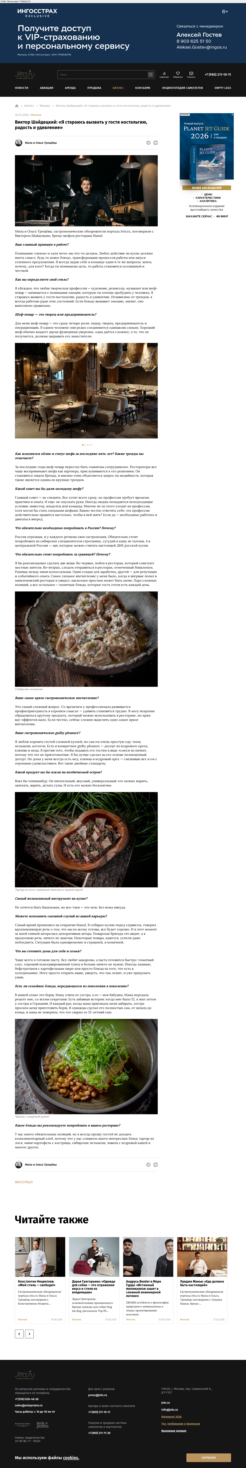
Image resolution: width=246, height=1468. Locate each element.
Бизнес (118, 88)
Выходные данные (173, 1430)
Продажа (94, 88)
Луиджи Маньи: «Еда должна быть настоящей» (202, 1283)
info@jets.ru (169, 1409)
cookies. (71, 1457)
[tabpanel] (86, 390)
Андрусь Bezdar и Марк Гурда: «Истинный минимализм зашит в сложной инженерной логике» (143, 1289)
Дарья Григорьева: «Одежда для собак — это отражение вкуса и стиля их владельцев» (93, 1287)
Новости (21, 88)
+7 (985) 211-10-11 (218, 75)
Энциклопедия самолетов (182, 88)
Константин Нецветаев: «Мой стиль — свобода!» (36, 1283)
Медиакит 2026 (171, 1416)
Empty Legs (223, 88)
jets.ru (165, 1402)
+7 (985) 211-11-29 (99, 1433)
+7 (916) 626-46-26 (27, 1399)
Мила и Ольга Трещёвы (41, 143)
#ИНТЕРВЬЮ (24, 1182)
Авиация (46, 88)
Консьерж (142, 88)
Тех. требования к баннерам (180, 1423)
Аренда (70, 88)
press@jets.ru (97, 1395)
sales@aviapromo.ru (29, 1405)
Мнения (36, 115)
